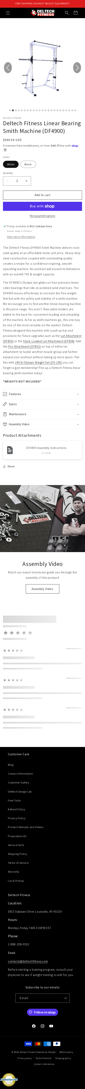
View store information (21, 236)
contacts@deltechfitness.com (28, 961)
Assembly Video (42, 589)
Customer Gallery (18, 782)
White (10, 164)
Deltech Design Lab (20, 791)
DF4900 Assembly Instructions (46, 448)
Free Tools (14, 800)
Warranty (13, 871)
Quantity (8, 173)
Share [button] (11, 466)
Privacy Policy (16, 818)
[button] (8, 12)
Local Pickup (16, 880)
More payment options (42, 215)
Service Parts (16, 845)
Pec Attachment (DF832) (24, 346)
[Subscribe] (65, 998)
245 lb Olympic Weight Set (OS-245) (38, 362)
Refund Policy (16, 809)
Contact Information (20, 773)
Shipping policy (63, 1058)
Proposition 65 (17, 836)
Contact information (44, 1064)
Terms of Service (18, 863)
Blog (10, 765)
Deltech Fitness (27, 1052)
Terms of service (43, 1058)
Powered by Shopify (46, 1052)
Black (28, 164)
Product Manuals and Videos (25, 827)
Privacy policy (25, 1058)
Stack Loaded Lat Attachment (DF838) (49, 341)
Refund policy (66, 1052)
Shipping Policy (17, 854)
